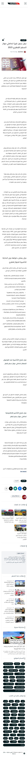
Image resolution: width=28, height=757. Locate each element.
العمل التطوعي (20, 667)
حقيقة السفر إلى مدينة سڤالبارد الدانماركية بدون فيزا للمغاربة (8, 520)
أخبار (23, 663)
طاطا (13, 735)
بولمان (22, 724)
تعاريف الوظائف (13, 670)
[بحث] (2, 3)
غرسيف (22, 738)
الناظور (14, 718)
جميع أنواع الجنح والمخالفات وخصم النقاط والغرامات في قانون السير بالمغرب (8, 611)
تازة (7, 724)
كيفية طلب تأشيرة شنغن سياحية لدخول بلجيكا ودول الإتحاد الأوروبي (21, 536)
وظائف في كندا (8, 687)
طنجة (7, 735)
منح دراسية (21, 680)
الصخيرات (14, 711)
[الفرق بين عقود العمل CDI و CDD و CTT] (20, 601)
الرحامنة (22, 711)
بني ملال (7, 721)
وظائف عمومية (9, 684)
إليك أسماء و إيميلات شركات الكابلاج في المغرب (8, 593)
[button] (20, 488)
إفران (23, 704)
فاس (16, 738)
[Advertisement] (14, 24)
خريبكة (5, 728)
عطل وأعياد (21, 673)
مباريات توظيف (20, 677)
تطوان (16, 728)
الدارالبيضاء (13, 708)
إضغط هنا (23, 471)
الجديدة (15, 704)
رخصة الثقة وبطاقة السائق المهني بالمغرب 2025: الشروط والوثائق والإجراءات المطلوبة (9, 584)
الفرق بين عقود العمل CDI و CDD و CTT (9, 602)
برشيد (6, 718)
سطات (22, 731)
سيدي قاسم (8, 731)
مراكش (22, 741)
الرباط (5, 708)
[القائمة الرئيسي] (25, 3)
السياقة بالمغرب (8, 663)
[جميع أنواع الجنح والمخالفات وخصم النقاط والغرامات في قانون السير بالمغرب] (20, 610)
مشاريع (12, 677)
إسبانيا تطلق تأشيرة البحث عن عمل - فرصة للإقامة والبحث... (21, 520)
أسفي (17, 701)
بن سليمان (15, 721)
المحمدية (21, 718)
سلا (16, 731)
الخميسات (21, 708)
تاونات (22, 728)
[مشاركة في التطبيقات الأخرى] (6, 488)
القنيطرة (7, 714)
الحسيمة (7, 704)
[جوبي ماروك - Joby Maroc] (14, 3)
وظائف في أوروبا (20, 687)
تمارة (11, 728)
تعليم (5, 670)
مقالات (5, 677)
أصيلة (11, 701)
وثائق (6, 680)
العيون (14, 714)
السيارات (17, 663)
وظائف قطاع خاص (19, 690)
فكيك (11, 738)
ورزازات (22, 745)
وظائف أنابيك (20, 684)
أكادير (5, 701)
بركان (23, 721)
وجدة (7, 741)
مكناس (14, 741)
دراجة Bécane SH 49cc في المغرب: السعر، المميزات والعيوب (9, 621)
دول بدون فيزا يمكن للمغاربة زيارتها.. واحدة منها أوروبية (14, 648)
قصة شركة (10, 673)
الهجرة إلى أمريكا (9, 667)
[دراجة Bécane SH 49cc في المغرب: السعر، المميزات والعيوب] (20, 619)
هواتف (13, 680)
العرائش (22, 714)
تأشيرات (23, 40)
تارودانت (14, 724)
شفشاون (21, 735)
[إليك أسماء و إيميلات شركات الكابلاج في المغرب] (20, 592)
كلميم (5, 738)
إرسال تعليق (20, 553)
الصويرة (7, 711)
